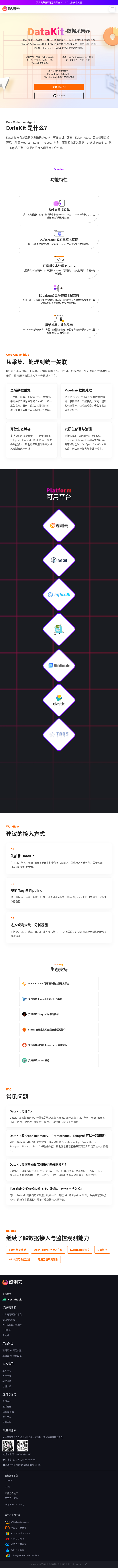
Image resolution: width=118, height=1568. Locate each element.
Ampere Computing (14, 1504)
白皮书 (5, 1335)
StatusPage (8, 1411)
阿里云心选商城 (18, 1527)
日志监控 (102, 1249)
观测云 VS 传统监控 (12, 1355)
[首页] (11, 8)
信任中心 (6, 1417)
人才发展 (6, 1376)
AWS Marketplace (20, 1522)
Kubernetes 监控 (79, 1249)
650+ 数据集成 (17, 1249)
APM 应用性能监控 (19, 1259)
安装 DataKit (59, 87)
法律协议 (6, 1422)
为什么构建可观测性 (12, 1325)
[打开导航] (112, 9)
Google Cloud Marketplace (26, 1555)
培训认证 (6, 1386)
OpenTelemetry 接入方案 (48, 1249)
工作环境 (6, 1370)
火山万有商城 (17, 1549)
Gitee (7, 1486)
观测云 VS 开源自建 (12, 1350)
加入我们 (8, 1363)
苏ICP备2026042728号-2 (79, 1564)
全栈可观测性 (8, 1319)
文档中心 (6, 1401)
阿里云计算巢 (11, 1498)
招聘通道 (6, 1381)
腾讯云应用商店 (18, 1544)
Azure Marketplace (20, 1533)
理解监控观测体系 (48, 1259)
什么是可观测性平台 (12, 1314)
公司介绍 (6, 1330)
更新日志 (6, 1406)
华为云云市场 (17, 1538)
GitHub (61, 95)
